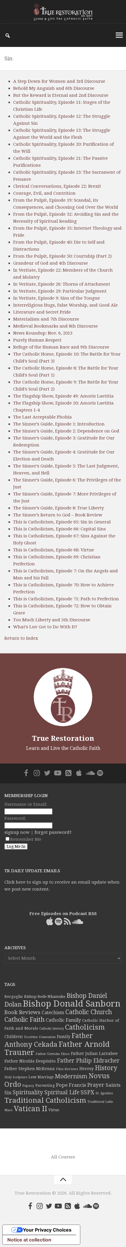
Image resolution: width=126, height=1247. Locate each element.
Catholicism (85, 1027)
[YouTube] (57, 772)
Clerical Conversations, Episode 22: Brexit (57, 186)
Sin (7, 1092)
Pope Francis (71, 1085)
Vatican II (30, 1108)
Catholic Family (63, 1020)
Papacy (28, 1086)
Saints (112, 1085)
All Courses (63, 1157)
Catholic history (51, 1028)
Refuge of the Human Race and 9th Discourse (61, 347)
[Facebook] (26, 772)
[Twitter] (47, 772)
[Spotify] (99, 772)
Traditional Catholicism (45, 1100)
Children (13, 1036)
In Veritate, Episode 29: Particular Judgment (60, 291)
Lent (32, 1077)
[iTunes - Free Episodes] (78, 772)
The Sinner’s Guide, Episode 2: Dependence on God (66, 431)
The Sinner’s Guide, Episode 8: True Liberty (58, 508)
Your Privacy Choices (47, 1230)
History (106, 1068)
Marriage (46, 1077)
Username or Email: (25, 804)
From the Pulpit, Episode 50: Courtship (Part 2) (62, 256)
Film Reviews (67, 1069)
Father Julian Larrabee (94, 1053)
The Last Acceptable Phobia (42, 417)
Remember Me (25, 839)
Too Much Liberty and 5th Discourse (51, 619)
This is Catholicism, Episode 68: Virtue (53, 550)
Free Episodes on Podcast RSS (63, 913)
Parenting (45, 1085)
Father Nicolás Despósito (30, 1061)
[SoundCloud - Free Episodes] (89, 772)
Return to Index (21, 638)
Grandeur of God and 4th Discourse (50, 263)
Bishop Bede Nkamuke (44, 996)
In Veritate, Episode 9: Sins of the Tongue (56, 298)
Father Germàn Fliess (52, 1054)
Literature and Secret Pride (42, 312)
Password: (15, 818)
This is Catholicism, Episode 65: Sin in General (62, 522)
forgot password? (53, 832)
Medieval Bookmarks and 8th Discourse (55, 326)
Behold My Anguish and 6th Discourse (53, 88)
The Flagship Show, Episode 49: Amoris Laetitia (63, 396)
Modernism (71, 1076)
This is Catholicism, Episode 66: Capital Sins (59, 529)
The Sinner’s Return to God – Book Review (57, 515)
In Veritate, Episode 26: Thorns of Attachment (61, 284)
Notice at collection (29, 1240)
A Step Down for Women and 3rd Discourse (59, 81)
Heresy (86, 1068)
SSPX (87, 1092)
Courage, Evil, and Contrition (44, 193)
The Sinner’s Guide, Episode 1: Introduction (59, 424)
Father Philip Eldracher (88, 1060)
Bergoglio (13, 996)
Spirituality (28, 1092)
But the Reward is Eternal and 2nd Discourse (60, 95)
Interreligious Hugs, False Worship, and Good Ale (65, 305)
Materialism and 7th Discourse (46, 319)
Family (63, 1036)
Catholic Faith (24, 1019)
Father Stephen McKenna (29, 1068)
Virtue (53, 1110)
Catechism (53, 1012)
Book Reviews (22, 1012)
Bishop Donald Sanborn (71, 1004)
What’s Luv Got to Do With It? (45, 626)
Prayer (95, 1085)
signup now (17, 832)
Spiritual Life (61, 1092)
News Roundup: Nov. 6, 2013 (42, 333)
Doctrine (31, 1037)
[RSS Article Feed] (68, 772)
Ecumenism (47, 1037)
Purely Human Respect (37, 340)
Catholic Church (88, 1012)
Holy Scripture (15, 1077)
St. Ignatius (104, 1093)
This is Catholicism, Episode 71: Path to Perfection (66, 598)
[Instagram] (36, 772)
